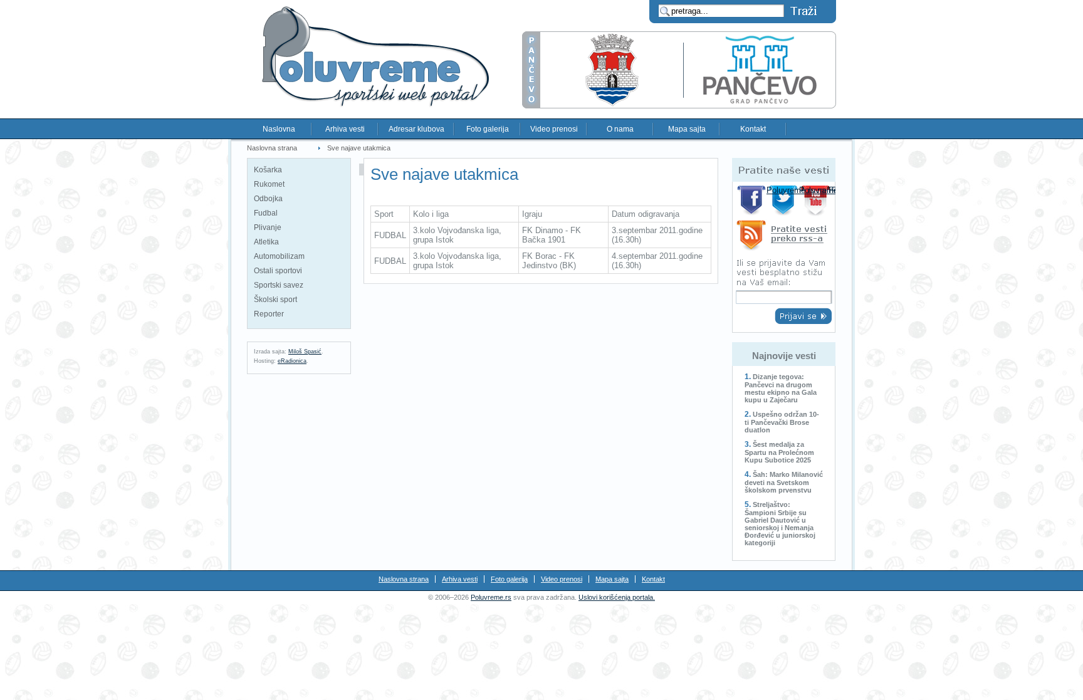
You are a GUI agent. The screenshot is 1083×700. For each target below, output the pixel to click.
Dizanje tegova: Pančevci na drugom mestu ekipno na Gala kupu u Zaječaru (781, 388)
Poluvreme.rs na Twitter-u (784, 200)
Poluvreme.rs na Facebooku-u (751, 200)
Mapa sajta (687, 129)
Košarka (268, 169)
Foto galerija (487, 129)
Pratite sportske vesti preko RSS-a (783, 237)
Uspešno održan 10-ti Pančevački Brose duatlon (782, 422)
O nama (620, 129)
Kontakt (753, 129)
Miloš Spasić (305, 351)
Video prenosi (554, 129)
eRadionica (292, 361)
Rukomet (269, 184)
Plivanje (267, 227)
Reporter (269, 314)
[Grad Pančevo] (679, 105)
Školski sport (275, 299)
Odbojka (268, 198)
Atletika (266, 242)
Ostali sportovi (278, 270)
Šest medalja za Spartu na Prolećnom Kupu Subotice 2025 (779, 452)
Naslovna (279, 129)
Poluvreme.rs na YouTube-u (817, 200)
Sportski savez (278, 285)
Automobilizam (279, 256)
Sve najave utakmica (358, 148)
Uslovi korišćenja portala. (616, 597)
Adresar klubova (416, 129)
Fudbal (266, 213)
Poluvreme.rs (491, 597)
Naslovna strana (272, 148)
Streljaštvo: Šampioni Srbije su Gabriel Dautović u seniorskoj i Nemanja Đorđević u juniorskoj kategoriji (780, 523)
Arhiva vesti (345, 129)
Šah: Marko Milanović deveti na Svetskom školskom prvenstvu (784, 482)
